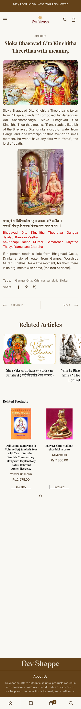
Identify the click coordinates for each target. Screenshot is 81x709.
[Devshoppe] (40, 19)
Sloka (63, 280)
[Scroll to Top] (74, 688)
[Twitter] (34, 287)
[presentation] (39, 495)
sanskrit (52, 280)
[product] (10, 703)
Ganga (20, 280)
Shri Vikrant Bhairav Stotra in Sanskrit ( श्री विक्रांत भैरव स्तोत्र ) (30, 372)
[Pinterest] (26, 287)
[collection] (31, 703)
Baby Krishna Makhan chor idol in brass (21, 447)
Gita (29, 280)
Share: (7, 287)
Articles (40, 36)
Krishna (39, 280)
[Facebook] (18, 287)
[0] (73, 19)
